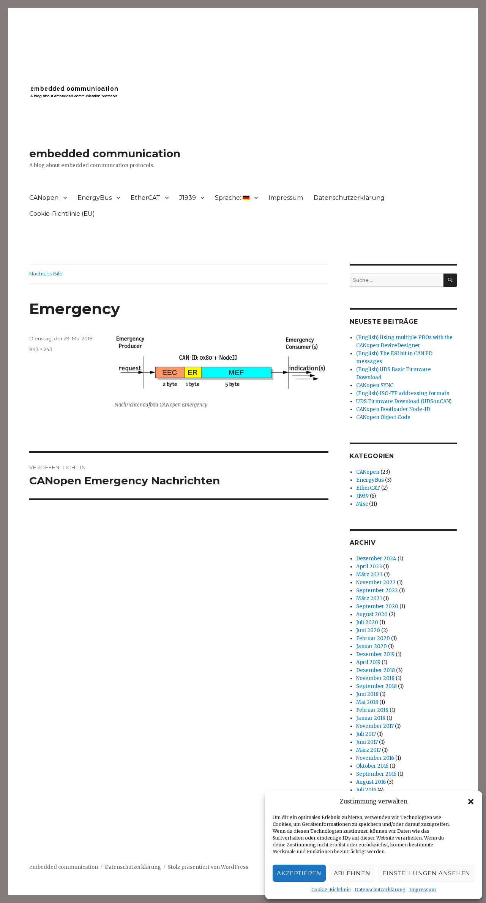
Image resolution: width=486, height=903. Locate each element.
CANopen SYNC (374, 385)
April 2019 (368, 662)
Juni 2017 (367, 742)
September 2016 (376, 774)
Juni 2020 (368, 630)
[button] (471, 801)
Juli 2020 (367, 622)
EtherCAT (145, 197)
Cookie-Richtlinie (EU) (62, 213)
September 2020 (377, 606)
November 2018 (375, 678)
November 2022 (376, 582)
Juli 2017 (366, 734)
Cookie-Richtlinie (331, 889)
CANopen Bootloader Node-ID (393, 409)
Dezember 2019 (375, 654)
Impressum (422, 889)
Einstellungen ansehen (426, 873)
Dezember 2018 (375, 670)
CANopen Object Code (383, 417)
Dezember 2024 (376, 558)
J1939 (187, 197)
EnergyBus (94, 197)
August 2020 (372, 614)
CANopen (43, 197)
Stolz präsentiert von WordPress (208, 867)
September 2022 (377, 590)
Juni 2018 (367, 694)
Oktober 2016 (372, 766)
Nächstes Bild (46, 273)
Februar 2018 (372, 710)
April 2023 (369, 566)
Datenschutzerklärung (380, 889)
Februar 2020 (373, 638)
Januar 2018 (370, 718)
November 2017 (375, 726)
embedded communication (104, 153)
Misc (362, 504)
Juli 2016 (366, 790)
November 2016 (375, 758)
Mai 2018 (367, 702)
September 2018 (376, 686)
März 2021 (369, 598)
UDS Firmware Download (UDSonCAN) (403, 401)
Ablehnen (352, 873)
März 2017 (368, 750)
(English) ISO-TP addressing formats (402, 393)
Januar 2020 (371, 646)
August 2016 (371, 782)
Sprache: (229, 197)
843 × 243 (40, 349)
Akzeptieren (299, 873)
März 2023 (369, 574)
